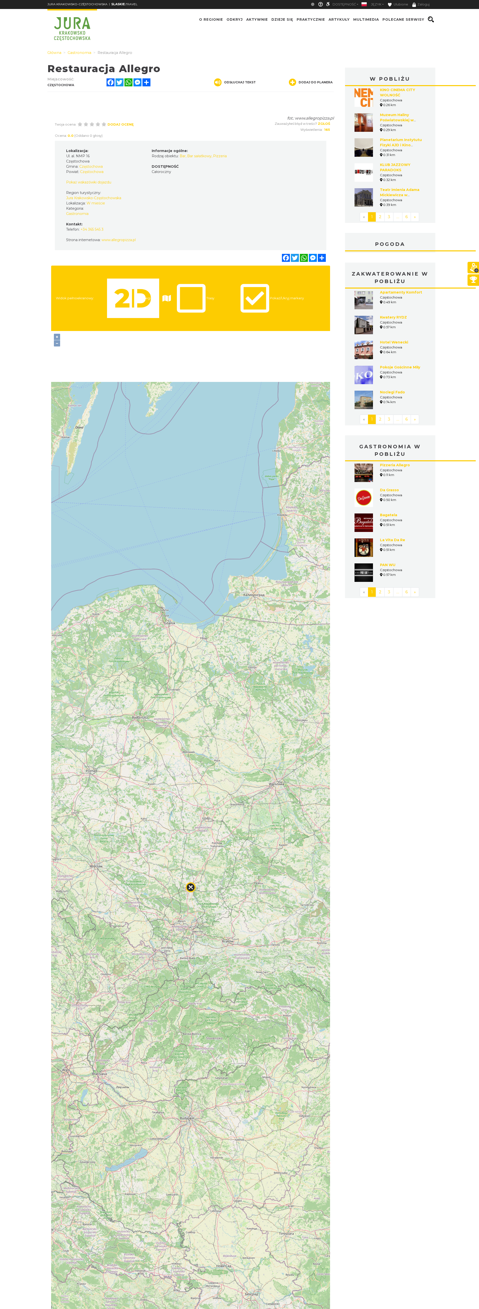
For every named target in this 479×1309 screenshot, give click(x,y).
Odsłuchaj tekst (240, 82)
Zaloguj (423, 4)
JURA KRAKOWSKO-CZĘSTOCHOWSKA (77, 4)
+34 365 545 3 (92, 229)
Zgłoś (324, 124)
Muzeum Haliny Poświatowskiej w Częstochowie (397, 120)
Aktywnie (257, 19)
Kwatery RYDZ (393, 317)
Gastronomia (77, 213)
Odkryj (235, 19)
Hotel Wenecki (394, 342)
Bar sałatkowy (199, 156)
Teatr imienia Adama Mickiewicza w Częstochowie (399, 194)
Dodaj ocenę (121, 124)
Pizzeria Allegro (395, 465)
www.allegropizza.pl (314, 118)
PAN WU (387, 565)
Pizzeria (220, 156)
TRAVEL (124, 4)
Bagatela (388, 515)
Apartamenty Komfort (401, 292)
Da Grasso (389, 490)
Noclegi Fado (392, 392)
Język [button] (376, 4)
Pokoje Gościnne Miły (400, 367)
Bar (183, 156)
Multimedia (366, 19)
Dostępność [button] (344, 4)
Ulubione (400, 4)
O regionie (211, 19)
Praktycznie (311, 19)
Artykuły (339, 19)
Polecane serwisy (403, 19)
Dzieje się (282, 19)
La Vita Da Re (392, 540)
